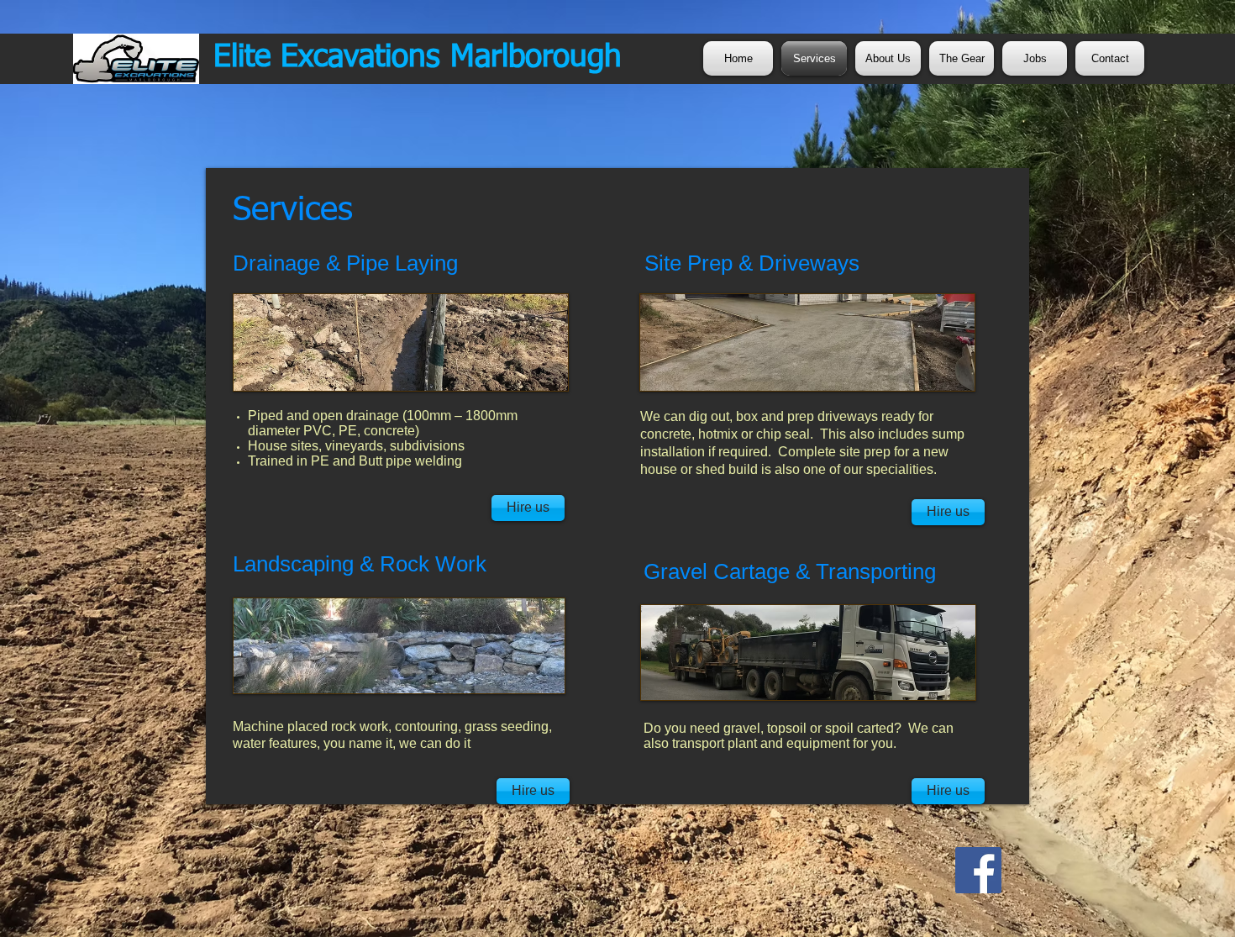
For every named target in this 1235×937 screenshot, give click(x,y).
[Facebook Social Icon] (978, 870)
